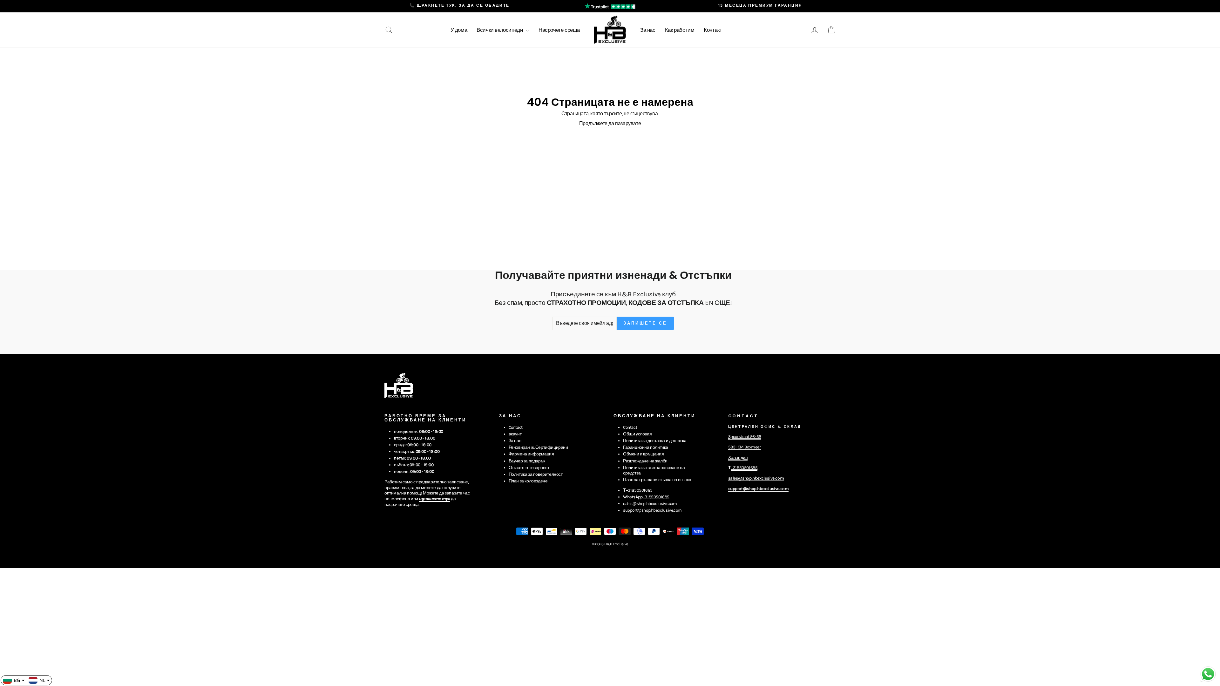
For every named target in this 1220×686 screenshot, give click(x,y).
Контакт (713, 30)
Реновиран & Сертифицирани (538, 447)
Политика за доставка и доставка (655, 440)
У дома (459, 30)
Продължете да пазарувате (610, 123)
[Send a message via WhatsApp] (1208, 674)
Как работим (680, 30)
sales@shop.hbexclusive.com (650, 503)
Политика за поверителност (536, 474)
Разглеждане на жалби (645, 461)
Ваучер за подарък (527, 461)
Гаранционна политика (645, 447)
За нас (647, 30)
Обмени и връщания (643, 454)
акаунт (515, 434)
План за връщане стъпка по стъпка (657, 479)
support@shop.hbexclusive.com (652, 510)
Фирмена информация (531, 454)
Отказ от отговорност (529, 467)
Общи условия (637, 434)
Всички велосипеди (500, 30)
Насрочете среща (559, 30)
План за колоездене (528, 481)
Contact (516, 427)
